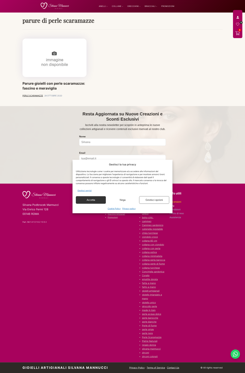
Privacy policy (129, 208)
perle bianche (149, 321)
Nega (123, 199)
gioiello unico (149, 302)
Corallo (146, 275)
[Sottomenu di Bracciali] (156, 6)
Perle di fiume (149, 325)
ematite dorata (150, 279)
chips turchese (150, 233)
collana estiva (149, 252)
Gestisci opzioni (154, 199)
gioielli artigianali (151, 290)
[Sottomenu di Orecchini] (139, 6)
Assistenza (175, 217)
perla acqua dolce (151, 314)
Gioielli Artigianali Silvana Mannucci (65, 368)
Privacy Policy (137, 367)
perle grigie (148, 329)
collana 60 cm (149, 240)
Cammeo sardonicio (152, 225)
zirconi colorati (150, 356)
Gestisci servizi (85, 190)
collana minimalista (152, 256)
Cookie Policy (114, 208)
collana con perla (151, 248)
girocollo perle (149, 306)
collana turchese (151, 267)
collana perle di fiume (153, 263)
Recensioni (175, 201)
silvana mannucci (151, 348)
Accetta (91, 199)
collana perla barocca (153, 260)
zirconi (145, 352)
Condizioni (175, 209)
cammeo (146, 221)
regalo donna (149, 345)
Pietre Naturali (149, 341)
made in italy (149, 310)
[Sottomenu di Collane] (122, 6)
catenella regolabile (152, 229)
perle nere (147, 333)
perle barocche (150, 318)
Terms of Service (156, 367)
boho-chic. (148, 217)
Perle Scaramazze (152, 337)
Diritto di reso (177, 213)
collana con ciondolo (153, 244)
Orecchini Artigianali (116, 214)
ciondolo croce (150, 237)
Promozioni (113, 217)
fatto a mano (149, 287)
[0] (237, 24)
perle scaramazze (32, 95)
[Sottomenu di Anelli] (107, 6)
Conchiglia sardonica (153, 271)
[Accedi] (237, 17)
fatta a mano (149, 283)
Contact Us (173, 367)
